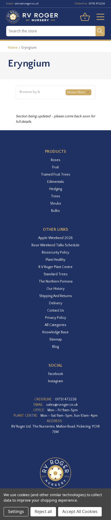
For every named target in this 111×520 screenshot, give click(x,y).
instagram (55, 381)
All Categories (55, 325)
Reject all (43, 511)
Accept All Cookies (80, 511)
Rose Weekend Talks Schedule (55, 245)
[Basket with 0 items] (84, 17)
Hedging (55, 189)
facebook (55, 374)
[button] (56, 92)
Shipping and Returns (55, 296)
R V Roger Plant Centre (55, 267)
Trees (55, 196)
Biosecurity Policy (55, 252)
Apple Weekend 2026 (55, 238)
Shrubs (55, 203)
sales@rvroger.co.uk (26, 3)
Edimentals (55, 182)
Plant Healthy (55, 260)
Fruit (55, 167)
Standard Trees (56, 274)
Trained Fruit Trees (55, 174)
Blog (55, 347)
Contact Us (55, 310)
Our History (55, 289)
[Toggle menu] (98, 16)
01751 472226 (97, 3)
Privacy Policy (55, 318)
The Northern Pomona (56, 281)
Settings (16, 511)
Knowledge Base (55, 332)
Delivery (55, 303)
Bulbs (55, 211)
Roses (55, 160)
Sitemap (55, 339)
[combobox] (51, 31)
